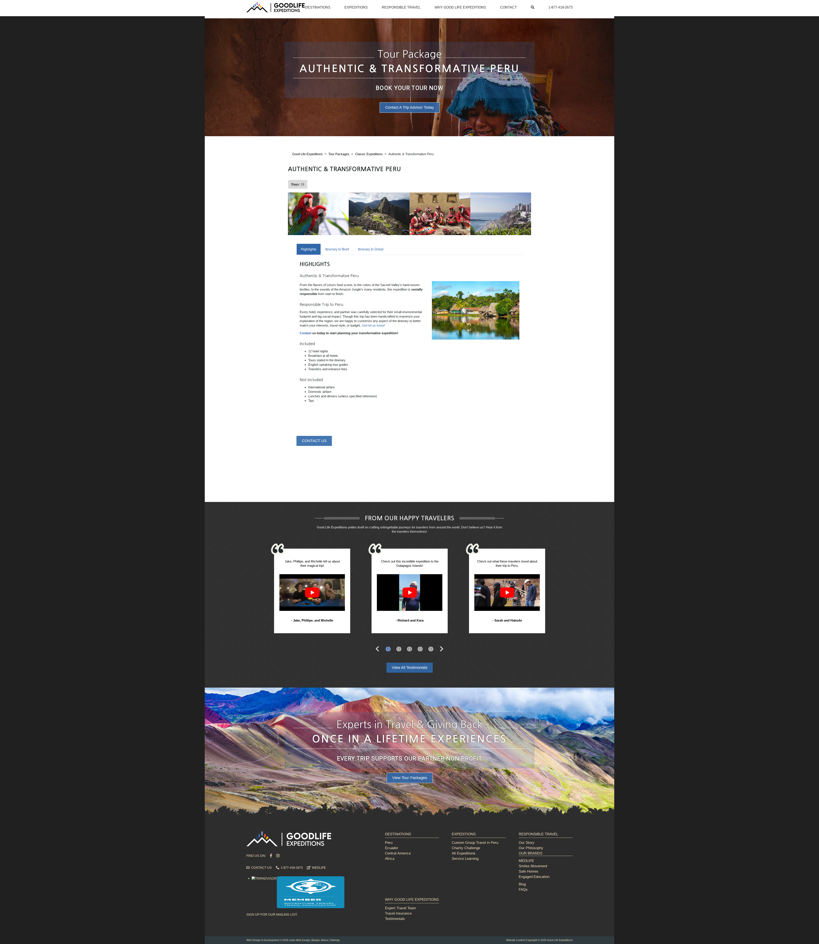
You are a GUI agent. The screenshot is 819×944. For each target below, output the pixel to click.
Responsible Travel (401, 7)
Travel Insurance (398, 913)
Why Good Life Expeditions (460, 7)
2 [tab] (398, 649)
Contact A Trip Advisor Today (409, 107)
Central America (398, 853)
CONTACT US (314, 441)
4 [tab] (420, 649)
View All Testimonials (409, 667)
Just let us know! (373, 325)
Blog (522, 884)
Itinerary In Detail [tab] (370, 249)
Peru (388, 843)
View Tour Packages (409, 778)
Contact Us (261, 867)
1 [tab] (388, 649)
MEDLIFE (318, 867)
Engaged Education (534, 877)
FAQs (523, 890)
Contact (508, 7)
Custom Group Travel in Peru (475, 843)
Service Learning (465, 859)
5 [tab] (430, 649)
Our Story (526, 843)
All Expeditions (463, 853)
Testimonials (395, 919)
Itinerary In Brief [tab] (337, 249)
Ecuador (391, 848)
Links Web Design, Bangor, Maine (308, 940)
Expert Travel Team (400, 908)
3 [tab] (409, 649)
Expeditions (356, 7)
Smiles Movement (533, 866)
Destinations (317, 7)
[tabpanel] (312, 591)
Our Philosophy (531, 848)
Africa (389, 859)
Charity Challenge (466, 848)
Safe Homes (528, 871)
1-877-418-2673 (560, 7)
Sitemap (335, 940)
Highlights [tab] (308, 249)
